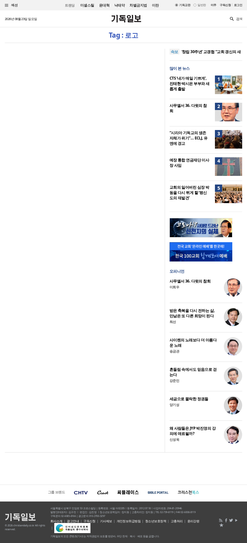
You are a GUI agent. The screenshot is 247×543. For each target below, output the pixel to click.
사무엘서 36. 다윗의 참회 (190, 281)
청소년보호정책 (155, 521)
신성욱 (174, 439)
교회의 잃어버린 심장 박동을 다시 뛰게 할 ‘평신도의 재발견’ (189, 192)
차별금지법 (138, 5)
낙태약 (119, 5)
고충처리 (177, 521)
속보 (174, 51)
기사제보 (106, 521)
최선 (173, 321)
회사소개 (56, 521)
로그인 (238, 5)
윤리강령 (193, 521)
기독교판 (184, 5)
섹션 (14, 5)
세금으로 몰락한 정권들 (189, 398)
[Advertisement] (123, 468)
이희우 (174, 287)
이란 (155, 5)
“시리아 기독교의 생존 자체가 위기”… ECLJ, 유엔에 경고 (189, 138)
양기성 (174, 404)
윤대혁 (104, 5)
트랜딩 (70, 5)
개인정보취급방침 (129, 521)
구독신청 (225, 5)
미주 (213, 5)
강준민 (174, 380)
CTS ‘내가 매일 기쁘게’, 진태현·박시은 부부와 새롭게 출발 (190, 83)
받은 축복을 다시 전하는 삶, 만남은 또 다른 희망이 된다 (192, 313)
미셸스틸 (87, 5)
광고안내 (73, 521)
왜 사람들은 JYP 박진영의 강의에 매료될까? (193, 431)
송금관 (174, 351)
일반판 (202, 5)
